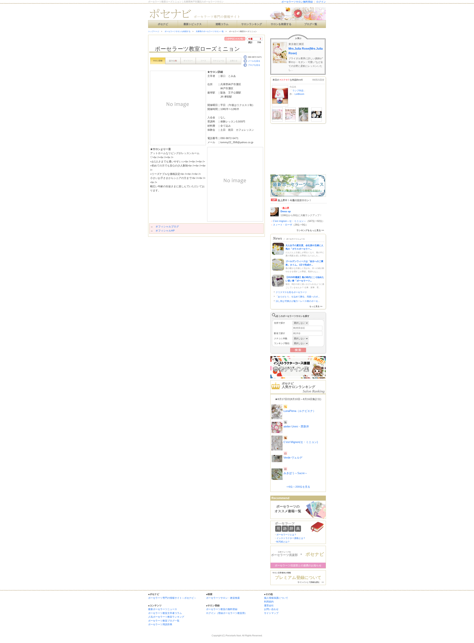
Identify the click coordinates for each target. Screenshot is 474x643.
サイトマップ (271, 613)
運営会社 (269, 605)
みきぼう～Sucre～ (295, 473)
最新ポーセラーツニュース (162, 609)
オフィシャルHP (165, 230)
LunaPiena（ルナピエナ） (299, 410)
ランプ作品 (298, 90)
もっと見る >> (315, 306)
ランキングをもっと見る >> (310, 230)
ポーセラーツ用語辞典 (160, 624)
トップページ (153, 31)
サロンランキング (251, 24)
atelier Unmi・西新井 (296, 426)
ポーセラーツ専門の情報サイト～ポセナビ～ (172, 598)
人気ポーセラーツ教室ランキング (166, 616)
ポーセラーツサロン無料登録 (297, 1)
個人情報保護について (276, 598)
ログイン (321, 1)
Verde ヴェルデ (292, 457)
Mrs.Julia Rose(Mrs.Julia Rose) (305, 51)
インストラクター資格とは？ (290, 538)
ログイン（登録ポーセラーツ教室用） (226, 613)
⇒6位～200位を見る (298, 486)
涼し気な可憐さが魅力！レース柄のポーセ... (298, 301)
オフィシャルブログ (167, 226)
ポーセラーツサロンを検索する (178, 31)
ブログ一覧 (310, 24)
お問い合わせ (271, 609)
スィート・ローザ (282, 224)
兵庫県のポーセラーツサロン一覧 (210, 31)
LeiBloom (299, 94)
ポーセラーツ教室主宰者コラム (165, 613)
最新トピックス (192, 24)
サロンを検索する (281, 24)
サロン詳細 (157, 61)
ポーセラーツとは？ (286, 534)
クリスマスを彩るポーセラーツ (291, 292)
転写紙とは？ (283, 541)
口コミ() (173, 61)
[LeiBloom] (280, 105)
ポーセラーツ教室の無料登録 (221, 609)
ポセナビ (163, 24)
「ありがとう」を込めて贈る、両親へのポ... (298, 296)
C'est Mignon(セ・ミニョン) (300, 442)
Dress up (286, 211)
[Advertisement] (191, 244)
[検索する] (298, 351)
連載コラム (222, 24)
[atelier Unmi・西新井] (277, 120)
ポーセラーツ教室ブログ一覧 (163, 620)
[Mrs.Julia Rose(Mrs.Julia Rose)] (303, 120)
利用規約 (269, 601)
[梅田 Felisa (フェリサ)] (290, 120)
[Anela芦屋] (316, 120)
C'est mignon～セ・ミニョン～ (289, 221)
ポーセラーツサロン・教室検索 (223, 598)
